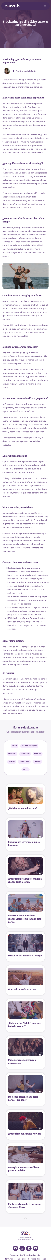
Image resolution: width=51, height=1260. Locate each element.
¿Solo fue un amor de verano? (22, 808)
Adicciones (24, 761)
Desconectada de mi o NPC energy (25, 955)
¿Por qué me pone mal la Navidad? (25, 1133)
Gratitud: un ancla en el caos (22, 989)
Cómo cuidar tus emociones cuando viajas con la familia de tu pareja (24, 918)
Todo (14, 746)
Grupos (37, 761)
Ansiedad (12, 754)
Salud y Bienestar (29, 746)
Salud (25, 769)
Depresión (25, 754)
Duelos (12, 761)
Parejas (37, 754)
